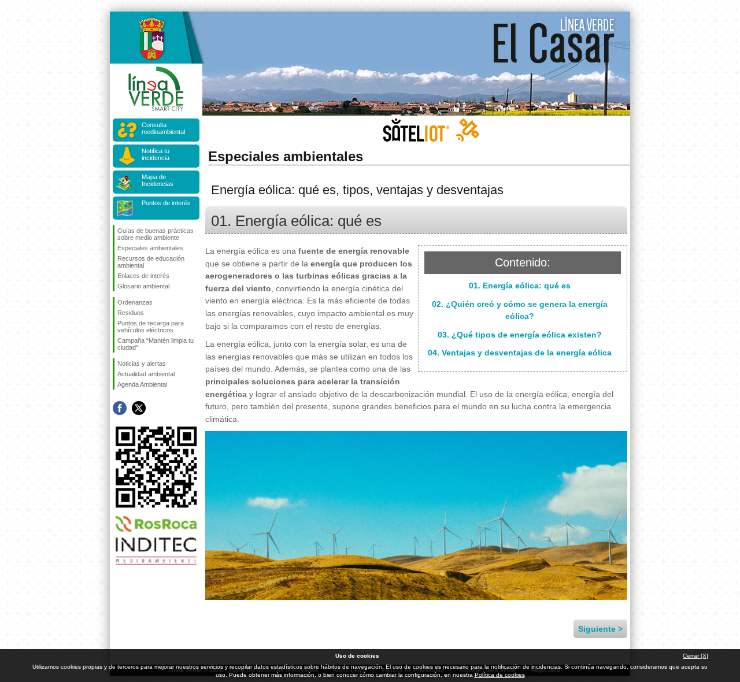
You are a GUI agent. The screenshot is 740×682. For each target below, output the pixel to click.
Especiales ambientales (150, 247)
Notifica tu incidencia (155, 154)
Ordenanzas (135, 302)
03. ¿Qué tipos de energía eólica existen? (520, 334)
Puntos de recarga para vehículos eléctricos (150, 326)
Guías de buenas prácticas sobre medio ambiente (155, 234)
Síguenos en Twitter (139, 408)
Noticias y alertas (141, 363)
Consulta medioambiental (163, 128)
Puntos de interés (166, 202)
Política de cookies (500, 675)
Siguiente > (600, 628)
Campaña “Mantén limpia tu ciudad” (155, 344)
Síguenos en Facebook (120, 408)
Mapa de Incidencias (157, 180)
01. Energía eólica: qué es (520, 285)
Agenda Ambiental (142, 384)
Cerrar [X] (695, 656)
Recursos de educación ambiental (150, 262)
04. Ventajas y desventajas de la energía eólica (520, 352)
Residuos (130, 312)
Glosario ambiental (143, 286)
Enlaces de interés (143, 275)
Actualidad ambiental (146, 373)
